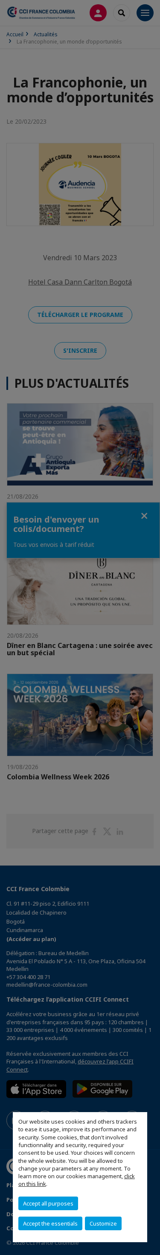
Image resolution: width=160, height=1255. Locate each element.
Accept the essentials (50, 1223)
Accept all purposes (48, 1203)
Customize (103, 1223)
